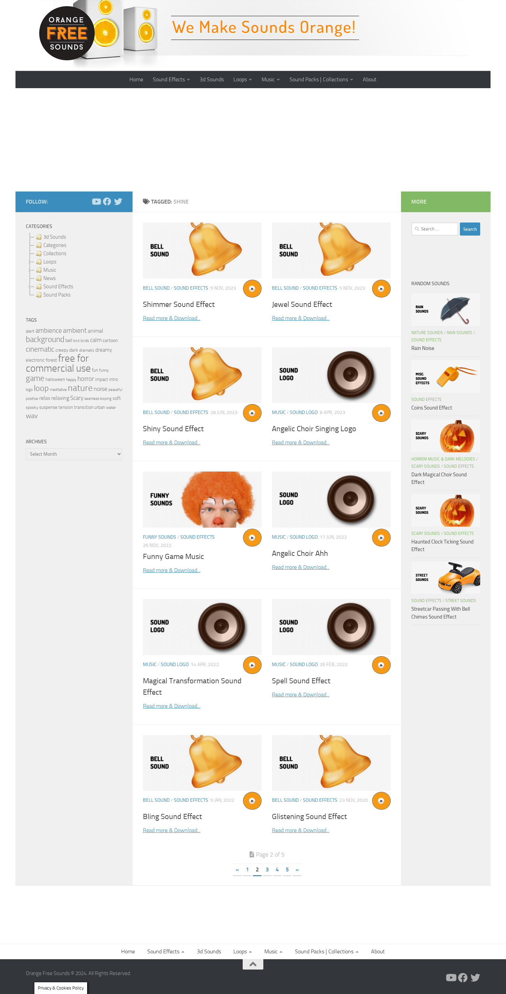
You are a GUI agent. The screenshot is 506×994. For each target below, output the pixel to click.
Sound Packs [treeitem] (57, 295)
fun (95, 370)
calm (96, 340)
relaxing (60, 398)
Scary (76, 398)
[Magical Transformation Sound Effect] (202, 627)
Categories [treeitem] (54, 245)
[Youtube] (96, 201)
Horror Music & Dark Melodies (443, 459)
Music (268, 79)
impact (101, 379)
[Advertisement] (253, 140)
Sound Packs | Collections (318, 79)
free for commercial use (58, 363)
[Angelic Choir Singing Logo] (331, 375)
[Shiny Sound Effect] (202, 375)
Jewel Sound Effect (302, 304)
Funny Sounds (159, 537)
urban (99, 407)
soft (117, 398)
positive (32, 398)
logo (29, 389)
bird (76, 341)
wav (32, 416)
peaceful (115, 389)
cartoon (110, 340)
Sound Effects (169, 79)
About (370, 79)
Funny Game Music (173, 556)
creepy (61, 350)
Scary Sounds (425, 466)
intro (113, 379)
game (35, 378)
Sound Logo (304, 412)
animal (95, 331)
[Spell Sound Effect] (331, 627)
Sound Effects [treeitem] (58, 286)
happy (71, 379)
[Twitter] (118, 201)
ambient (75, 330)
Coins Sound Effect (431, 408)
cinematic (40, 349)
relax (44, 398)
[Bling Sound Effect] (202, 763)
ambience (48, 330)
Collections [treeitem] (54, 253)
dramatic (86, 350)
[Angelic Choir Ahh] (331, 500)
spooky (32, 407)
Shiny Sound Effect (173, 428)
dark (73, 350)
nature (80, 387)
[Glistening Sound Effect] (331, 763)
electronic (35, 360)
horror (85, 379)
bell (68, 340)
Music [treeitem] (49, 270)
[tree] (74, 266)
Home (136, 79)
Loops (240, 79)
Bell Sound (156, 288)
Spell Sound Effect (301, 680)
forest (51, 360)
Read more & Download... (171, 318)
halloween (55, 379)
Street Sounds (460, 600)
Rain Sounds (459, 332)
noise (100, 388)
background (45, 339)
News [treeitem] (49, 278)
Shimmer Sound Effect (179, 304)
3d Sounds (212, 79)
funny (104, 370)
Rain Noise (422, 348)
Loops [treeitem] (49, 262)
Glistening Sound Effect (309, 816)
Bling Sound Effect (172, 816)
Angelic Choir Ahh (300, 553)
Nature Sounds (427, 332)
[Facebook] (107, 201)
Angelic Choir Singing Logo (314, 428)
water (111, 407)
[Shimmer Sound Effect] (202, 250)
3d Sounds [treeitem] (54, 237)
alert (30, 331)
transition (83, 407)
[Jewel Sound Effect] (331, 250)
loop (41, 388)
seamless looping (98, 398)
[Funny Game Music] (202, 500)
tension (66, 407)
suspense (48, 407)
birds (85, 340)
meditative (58, 389)
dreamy (103, 350)
